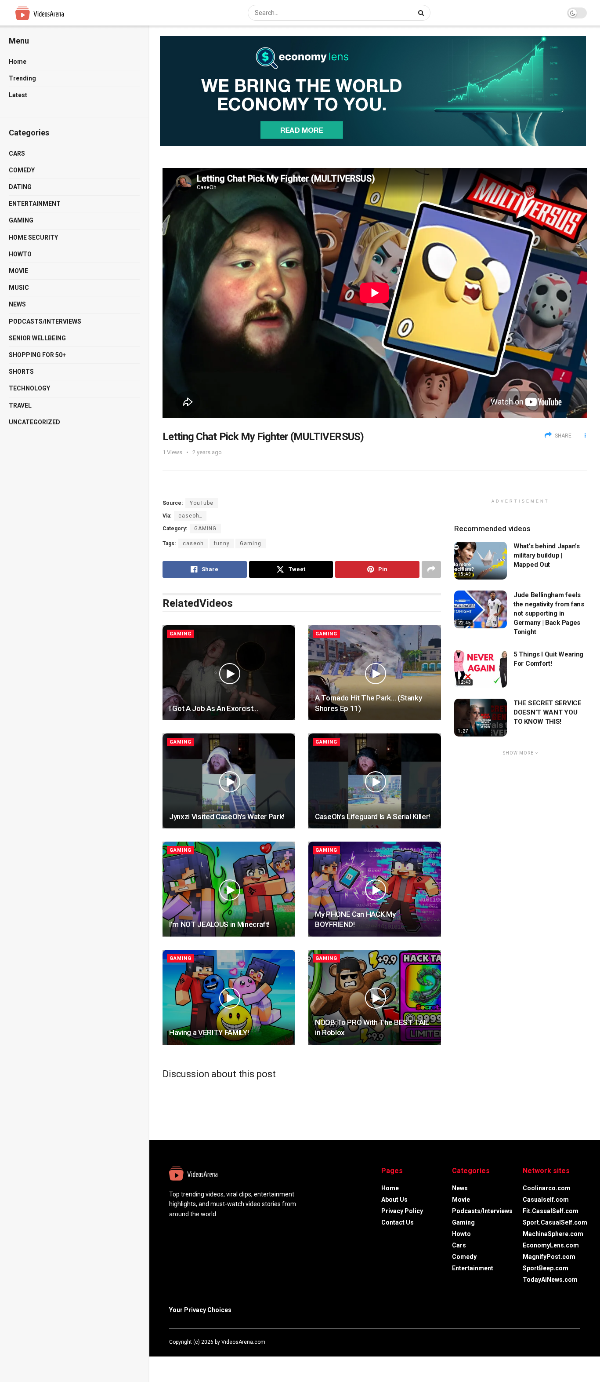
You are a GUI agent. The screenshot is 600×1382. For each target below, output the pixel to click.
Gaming (21, 220)
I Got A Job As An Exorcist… (213, 708)
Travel (20, 405)
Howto (20, 254)
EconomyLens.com (551, 1245)
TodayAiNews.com (550, 1279)
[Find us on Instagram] (566, 1342)
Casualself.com (546, 1199)
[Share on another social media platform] (431, 569)
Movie (18, 270)
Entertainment (35, 203)
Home (17, 61)
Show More (519, 753)
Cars (17, 153)
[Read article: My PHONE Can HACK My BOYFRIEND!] (374, 889)
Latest (18, 94)
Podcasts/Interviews (45, 321)
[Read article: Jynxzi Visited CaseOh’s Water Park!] (229, 780)
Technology (29, 388)
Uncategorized (34, 422)
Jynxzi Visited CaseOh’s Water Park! (227, 816)
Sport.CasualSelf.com (555, 1222)
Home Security (33, 237)
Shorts (21, 371)
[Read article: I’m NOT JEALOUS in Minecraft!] (229, 889)
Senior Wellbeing (37, 338)
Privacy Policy (402, 1210)
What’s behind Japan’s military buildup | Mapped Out (546, 555)
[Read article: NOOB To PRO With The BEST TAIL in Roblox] (374, 997)
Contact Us (397, 1222)
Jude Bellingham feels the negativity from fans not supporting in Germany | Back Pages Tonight (548, 613)
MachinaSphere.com (553, 1233)
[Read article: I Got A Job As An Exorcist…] (229, 672)
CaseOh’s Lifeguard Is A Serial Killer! (372, 816)
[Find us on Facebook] (542, 1342)
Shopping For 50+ (37, 354)
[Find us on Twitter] (553, 1342)
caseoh (193, 543)
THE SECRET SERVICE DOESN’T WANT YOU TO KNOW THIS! (547, 712)
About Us (394, 1199)
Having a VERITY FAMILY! (209, 1032)
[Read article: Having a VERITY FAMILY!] (229, 997)
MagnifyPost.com (549, 1256)
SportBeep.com (545, 1268)
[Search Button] (422, 13)
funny (222, 543)
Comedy (22, 170)
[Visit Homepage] (56, 13)
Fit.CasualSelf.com (550, 1210)
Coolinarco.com (547, 1188)
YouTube (201, 503)
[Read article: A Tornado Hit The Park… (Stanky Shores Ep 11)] (374, 672)
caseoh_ (190, 516)
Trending (22, 78)
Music (19, 287)
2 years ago (207, 452)
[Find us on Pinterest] (577, 1342)
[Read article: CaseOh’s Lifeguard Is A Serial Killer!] (374, 780)
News (17, 304)
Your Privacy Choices (200, 1309)
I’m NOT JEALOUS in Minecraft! (219, 924)
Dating (20, 186)
